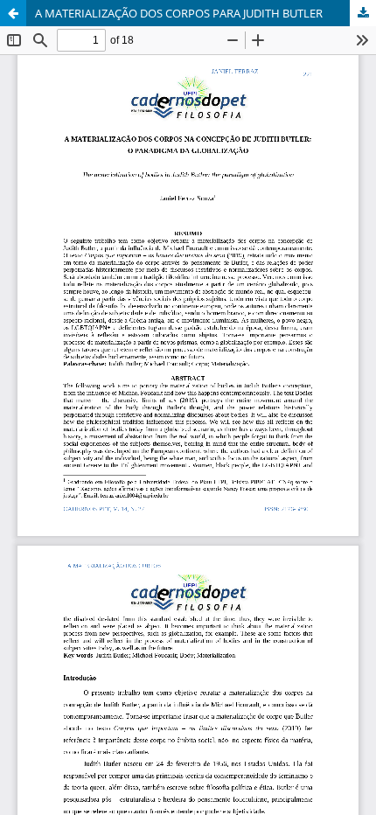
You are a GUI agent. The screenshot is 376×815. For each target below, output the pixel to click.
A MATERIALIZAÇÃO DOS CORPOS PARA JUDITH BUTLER (179, 13)
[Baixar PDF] (363, 13)
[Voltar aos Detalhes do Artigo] (13, 13)
